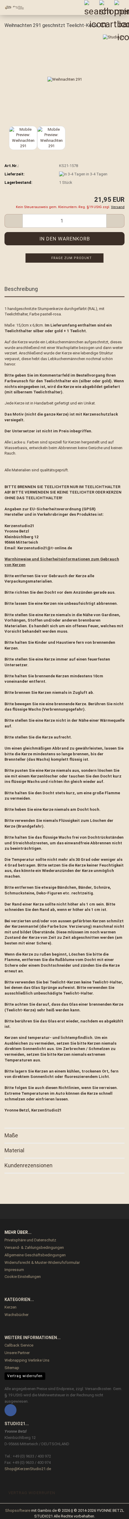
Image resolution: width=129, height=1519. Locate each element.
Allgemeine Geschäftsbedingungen (35, 1255)
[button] (13, 221)
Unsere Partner (17, 1352)
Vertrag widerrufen (25, 1376)
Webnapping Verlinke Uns (27, 1360)
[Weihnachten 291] (64, 79)
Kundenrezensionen (28, 1165)
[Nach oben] (113, 1510)
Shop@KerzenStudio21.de (27, 1469)
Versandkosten (98, 1388)
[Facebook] (10, 1410)
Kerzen (10, 1307)
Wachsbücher (16, 1314)
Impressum (14, 1269)
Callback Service (18, 1345)
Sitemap (11, 1367)
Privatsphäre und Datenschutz (30, 1240)
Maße (11, 1135)
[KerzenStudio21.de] (12, 7)
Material (14, 1150)
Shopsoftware (17, 1510)
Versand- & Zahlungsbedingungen (34, 1247)
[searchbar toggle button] (91, 7)
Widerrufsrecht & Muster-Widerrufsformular (42, 1262)
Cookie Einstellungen (22, 1276)
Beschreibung (21, 289)
